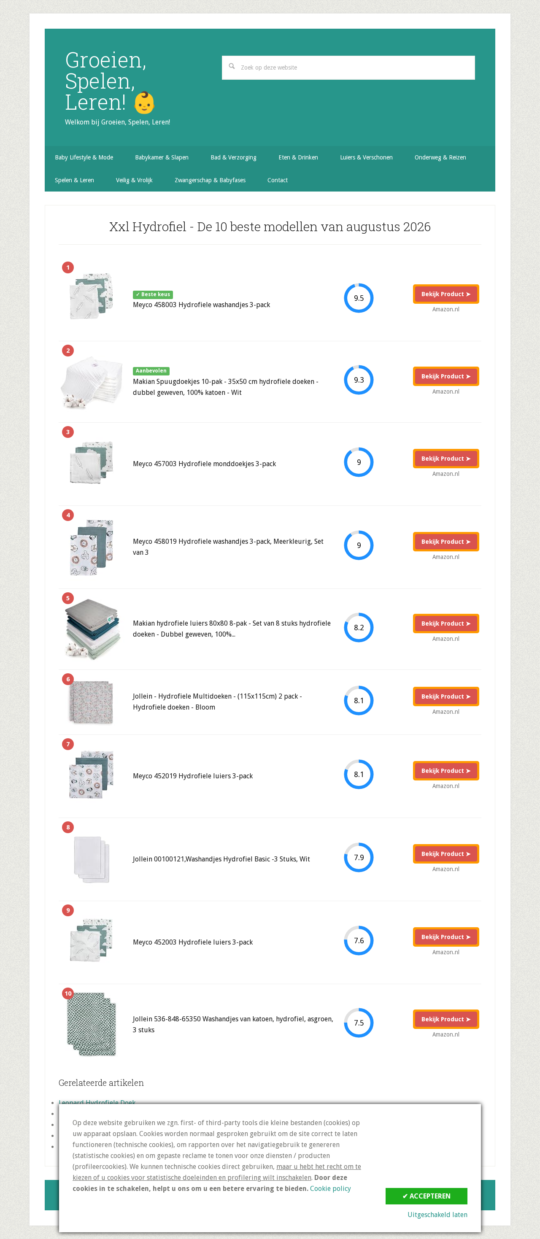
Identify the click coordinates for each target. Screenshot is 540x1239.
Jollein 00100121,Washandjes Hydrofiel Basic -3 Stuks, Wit (221, 859)
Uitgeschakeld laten (437, 1215)
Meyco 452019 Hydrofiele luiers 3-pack (193, 776)
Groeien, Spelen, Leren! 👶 (111, 81)
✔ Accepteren (426, 1196)
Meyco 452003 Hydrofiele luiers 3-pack (193, 942)
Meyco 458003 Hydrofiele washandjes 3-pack (201, 305)
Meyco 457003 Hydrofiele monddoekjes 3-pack (204, 464)
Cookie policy (330, 1189)
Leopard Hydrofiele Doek (97, 1103)
